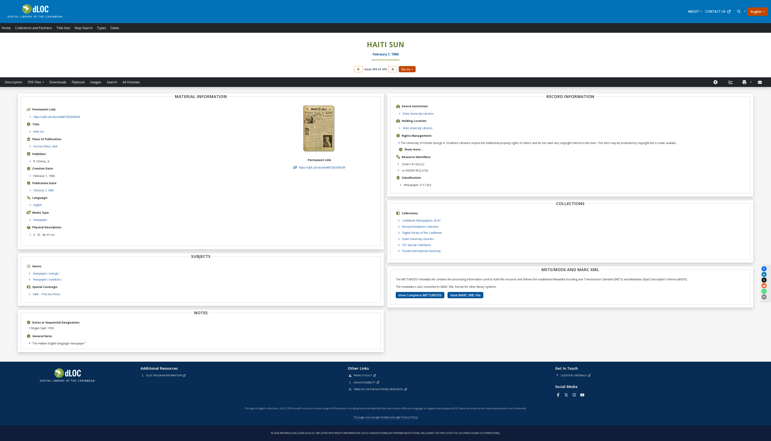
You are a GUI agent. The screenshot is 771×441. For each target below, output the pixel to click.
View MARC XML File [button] (465, 295)
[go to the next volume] (392, 69)
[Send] (760, 82)
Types (101, 28)
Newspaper (40, 220)
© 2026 (385, 433)
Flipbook (78, 82)
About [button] (693, 11)
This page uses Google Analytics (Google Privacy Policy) (385, 417)
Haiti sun (38, 131)
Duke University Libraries (418, 113)
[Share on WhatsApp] (766, 291)
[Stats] (731, 82)
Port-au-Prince (51, 294)
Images (95, 82)
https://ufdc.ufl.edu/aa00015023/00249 (56, 117)
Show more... (413, 149)
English (756, 11)
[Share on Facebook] (766, 268)
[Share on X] (766, 280)
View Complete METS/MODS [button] (420, 295)
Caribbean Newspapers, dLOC (421, 220)
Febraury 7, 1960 (43, 190)
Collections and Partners (33, 28)
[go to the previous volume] (358, 69)
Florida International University (421, 251)
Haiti (35, 294)
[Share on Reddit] (766, 285)
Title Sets (63, 28)
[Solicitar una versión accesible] (716, 82)
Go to (405, 69)
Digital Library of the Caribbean (422, 233)
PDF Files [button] (34, 82)
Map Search (84, 28)
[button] (741, 11)
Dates (114, 28)
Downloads (57, 82)
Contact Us (715, 11)
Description (13, 82)
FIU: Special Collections (416, 245)
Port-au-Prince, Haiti (45, 146)
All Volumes (131, 82)
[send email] (766, 296)
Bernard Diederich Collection (420, 227)
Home (6, 28)
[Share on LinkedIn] (766, 274)
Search (112, 82)
